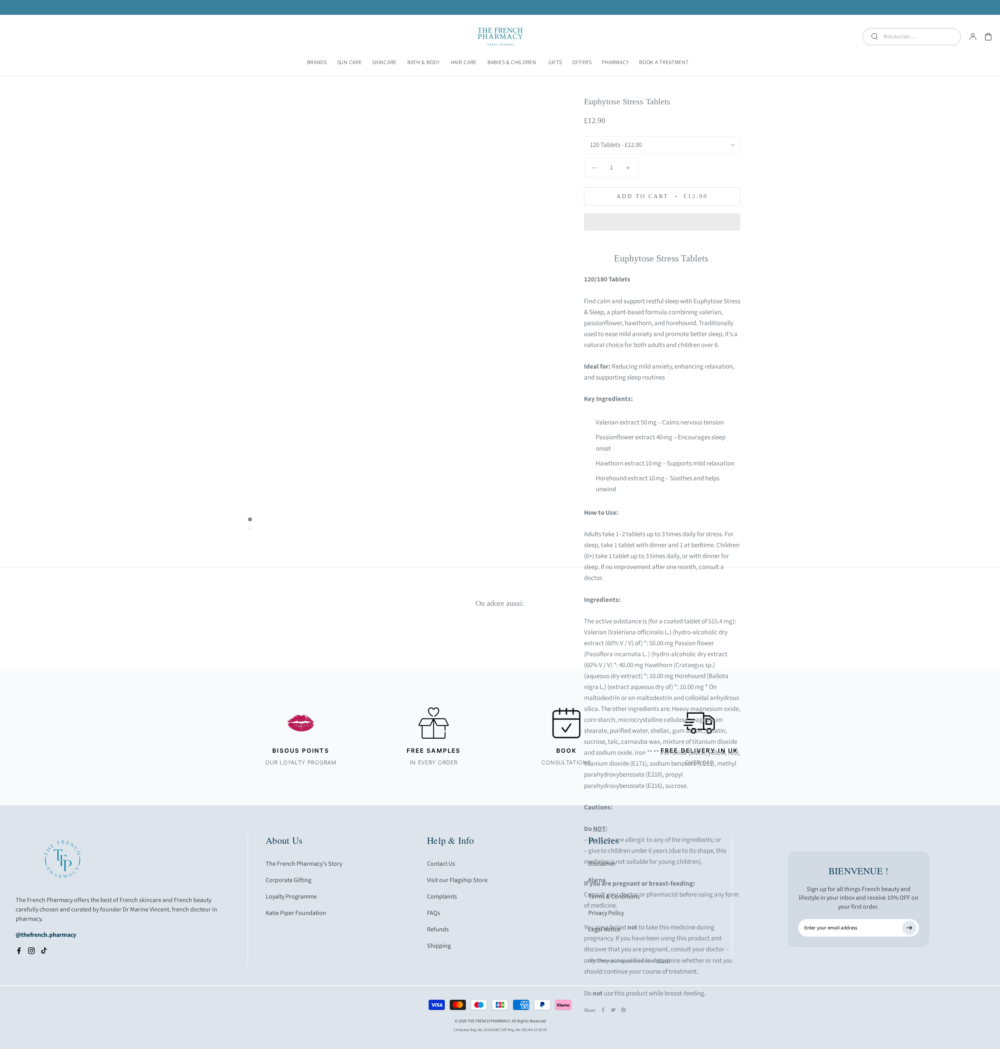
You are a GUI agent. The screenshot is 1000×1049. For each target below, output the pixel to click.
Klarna (596, 880)
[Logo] (500, 36)
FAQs (433, 913)
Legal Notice (604, 929)
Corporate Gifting (288, 880)
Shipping (439, 946)
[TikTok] (44, 950)
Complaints (442, 896)
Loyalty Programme (291, 896)
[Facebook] (603, 1010)
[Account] (973, 36)
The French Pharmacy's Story (304, 863)
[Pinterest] (623, 1010)
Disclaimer (602, 863)
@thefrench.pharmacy (46, 935)
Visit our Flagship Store (457, 880)
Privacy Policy (606, 913)
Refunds (438, 929)
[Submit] (909, 928)
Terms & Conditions (614, 896)
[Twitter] (613, 1010)
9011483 (663, 961)
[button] (662, 222)
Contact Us (441, 863)
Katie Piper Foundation (296, 913)
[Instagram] (31, 950)
